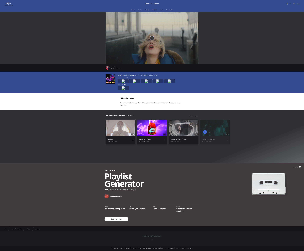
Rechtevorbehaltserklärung (127, 248)
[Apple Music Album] (123, 81)
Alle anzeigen (194, 115)
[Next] (205, 132)
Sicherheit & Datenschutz (144, 248)
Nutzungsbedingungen (159, 248)
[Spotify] (146, 81)
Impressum (115, 248)
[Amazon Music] (135, 81)
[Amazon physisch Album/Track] (123, 88)
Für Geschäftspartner (186, 248)
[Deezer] (158, 81)
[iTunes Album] (170, 81)
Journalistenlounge (173, 248)
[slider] (145, 62)
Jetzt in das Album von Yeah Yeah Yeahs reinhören (138, 75)
